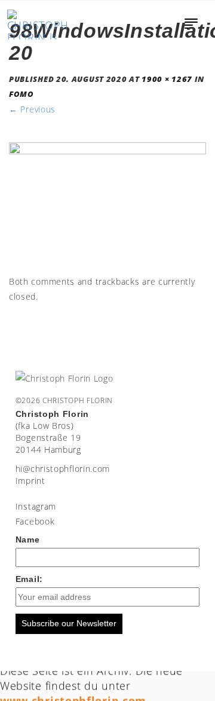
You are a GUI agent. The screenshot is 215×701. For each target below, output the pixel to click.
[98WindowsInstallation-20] (107, 206)
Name (28, 539)
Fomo (21, 94)
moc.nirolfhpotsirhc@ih (63, 468)
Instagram (36, 506)
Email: (29, 579)
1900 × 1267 (167, 79)
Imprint (30, 480)
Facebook (35, 521)
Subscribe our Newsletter (69, 623)
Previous (32, 109)
